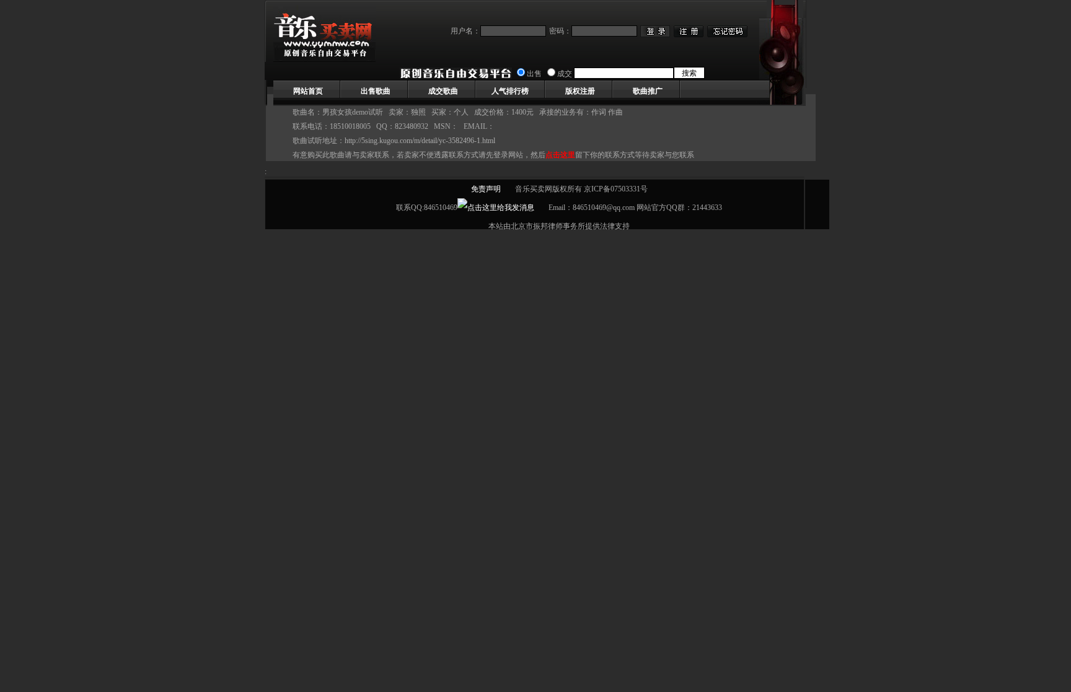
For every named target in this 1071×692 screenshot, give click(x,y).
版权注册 (580, 91)
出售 (534, 73)
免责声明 (486, 189)
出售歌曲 (375, 91)
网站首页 (308, 91)
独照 (418, 112)
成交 (564, 73)
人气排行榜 (510, 91)
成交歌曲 (443, 91)
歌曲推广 (648, 91)
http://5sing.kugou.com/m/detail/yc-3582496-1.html (420, 140)
